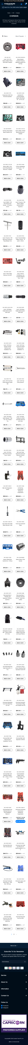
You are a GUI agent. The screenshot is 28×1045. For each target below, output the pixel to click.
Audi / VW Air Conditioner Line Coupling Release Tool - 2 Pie (20, 276)
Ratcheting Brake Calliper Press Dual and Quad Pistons (20, 632)
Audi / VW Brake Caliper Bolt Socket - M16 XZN (7, 311)
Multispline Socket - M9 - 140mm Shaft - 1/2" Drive (7, 632)
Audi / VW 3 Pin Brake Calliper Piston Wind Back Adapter (7, 61)
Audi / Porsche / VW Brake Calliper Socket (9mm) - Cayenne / (20, 204)
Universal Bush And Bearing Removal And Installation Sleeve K (7, 812)
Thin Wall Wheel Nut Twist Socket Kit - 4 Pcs (7, 668)
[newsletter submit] (25, 961)
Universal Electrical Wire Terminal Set (7, 846)
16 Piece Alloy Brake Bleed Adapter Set (7, 131)
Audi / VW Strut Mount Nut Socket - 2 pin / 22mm (7, 454)
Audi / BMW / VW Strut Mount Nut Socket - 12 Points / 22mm (7, 204)
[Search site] (25, 7)
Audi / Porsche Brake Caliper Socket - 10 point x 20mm (20, 239)
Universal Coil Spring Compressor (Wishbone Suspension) (20, 812)
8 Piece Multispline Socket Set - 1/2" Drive (20, 168)
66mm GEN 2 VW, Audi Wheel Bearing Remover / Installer (7, 168)
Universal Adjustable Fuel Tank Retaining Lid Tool (7, 704)
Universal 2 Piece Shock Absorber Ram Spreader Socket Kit (20, 668)
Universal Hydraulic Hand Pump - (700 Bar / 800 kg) (7, 882)
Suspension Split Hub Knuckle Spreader (7, 95)
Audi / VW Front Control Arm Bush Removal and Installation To (20, 347)
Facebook (5, 1005)
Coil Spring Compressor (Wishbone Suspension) (20, 490)
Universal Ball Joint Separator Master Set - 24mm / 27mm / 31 (7, 776)
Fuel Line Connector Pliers (20, 524)
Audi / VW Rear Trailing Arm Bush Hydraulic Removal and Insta (20, 419)
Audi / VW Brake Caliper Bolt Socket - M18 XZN (20, 311)
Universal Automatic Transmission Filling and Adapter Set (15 (20, 704)
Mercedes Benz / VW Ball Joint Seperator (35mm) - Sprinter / (7, 597)
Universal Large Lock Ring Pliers (20, 881)
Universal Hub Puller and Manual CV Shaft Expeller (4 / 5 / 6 (20, 847)
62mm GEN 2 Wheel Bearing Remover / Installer (20, 132)
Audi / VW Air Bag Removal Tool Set (7, 274)
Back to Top (13, 945)
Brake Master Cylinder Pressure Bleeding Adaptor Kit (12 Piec (20, 61)
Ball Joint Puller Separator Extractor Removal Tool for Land (20, 454)
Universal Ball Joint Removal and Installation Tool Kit (7, 739)
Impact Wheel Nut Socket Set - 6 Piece (7, 560)
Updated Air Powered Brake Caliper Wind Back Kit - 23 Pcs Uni (20, 97)
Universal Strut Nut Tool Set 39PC (20, 917)
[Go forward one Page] (16, 934)
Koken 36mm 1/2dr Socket (20, 560)
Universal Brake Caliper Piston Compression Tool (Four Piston (20, 776)
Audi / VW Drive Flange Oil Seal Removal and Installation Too (7, 347)
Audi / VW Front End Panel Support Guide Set (7, 382)
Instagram (5, 1007)
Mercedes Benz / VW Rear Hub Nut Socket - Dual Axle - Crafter (20, 597)
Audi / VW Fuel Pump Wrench (20, 381)
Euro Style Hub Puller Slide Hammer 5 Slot (7, 524)
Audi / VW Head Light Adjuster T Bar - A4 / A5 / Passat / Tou (7, 419)
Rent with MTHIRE (20, 821)
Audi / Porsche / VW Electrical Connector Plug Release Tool (7, 239)
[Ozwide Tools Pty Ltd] (9, 4)
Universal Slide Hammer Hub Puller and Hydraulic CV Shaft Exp (7, 919)
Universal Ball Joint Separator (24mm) (20, 738)
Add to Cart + (7, 71)
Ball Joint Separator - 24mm (7, 488)
